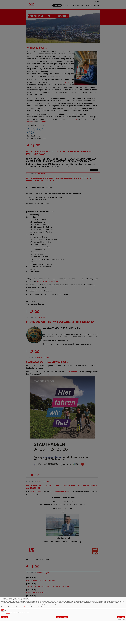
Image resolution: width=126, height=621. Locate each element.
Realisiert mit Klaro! (121, 619)
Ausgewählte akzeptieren (62, 617)
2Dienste (7, 613)
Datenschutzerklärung (26, 606)
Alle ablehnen (4, 617)
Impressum (47, 606)
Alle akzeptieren (120, 617)
